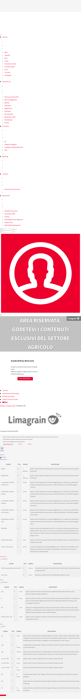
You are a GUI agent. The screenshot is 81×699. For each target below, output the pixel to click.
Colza (6, 61)
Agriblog (5, 156)
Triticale (7, 72)
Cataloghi (7, 75)
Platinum (7, 111)
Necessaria (3, 457)
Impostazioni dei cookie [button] (8, 444)
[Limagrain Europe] (74, 318)
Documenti (6, 196)
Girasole (7, 55)
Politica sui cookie (8, 396)
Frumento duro (9, 67)
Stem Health (8, 114)
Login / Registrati (24, 378)
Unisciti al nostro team (12, 189)
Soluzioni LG (6, 82)
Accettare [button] (20, 444)
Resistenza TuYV (9, 117)
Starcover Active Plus (11, 97)
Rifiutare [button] (30, 444)
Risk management (10, 100)
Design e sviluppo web (7, 406)
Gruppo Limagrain (10, 144)
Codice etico (8, 222)
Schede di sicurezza (10, 211)
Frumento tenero (10, 64)
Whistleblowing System (12, 225)
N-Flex (6, 123)
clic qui (26, 441)
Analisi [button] (1, 624)
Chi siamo (5, 126)
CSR (5, 150)
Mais (6, 52)
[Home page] (40, 22)
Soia (5, 58)
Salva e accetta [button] (3, 695)
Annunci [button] (2, 580)
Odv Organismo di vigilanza (13, 219)
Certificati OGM (9, 214)
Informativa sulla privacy (10, 393)
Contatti (5, 174)
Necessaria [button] (2, 454)
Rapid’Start (8, 108)
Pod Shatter (8, 120)
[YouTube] (3, 402)
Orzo (6, 69)
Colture (4, 37)
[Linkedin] (5, 402)
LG (5, 141)
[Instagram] (7, 402)
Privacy (6, 217)
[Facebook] (4, 402)
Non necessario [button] (3, 556)
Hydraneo (7, 105)
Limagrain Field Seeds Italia (13, 147)
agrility (6, 103)
